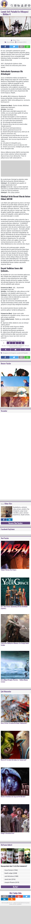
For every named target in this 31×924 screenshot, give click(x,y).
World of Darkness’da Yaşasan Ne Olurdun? (13, 797)
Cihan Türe (15, 40)
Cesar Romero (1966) (11, 870)
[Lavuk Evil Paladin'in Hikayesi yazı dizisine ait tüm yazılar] (15, 349)
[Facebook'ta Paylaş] (5, 46)
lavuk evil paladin (22, 353)
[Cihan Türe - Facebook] (4, 519)
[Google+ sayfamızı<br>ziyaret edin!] (19, 896)
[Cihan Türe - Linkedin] (9, 519)
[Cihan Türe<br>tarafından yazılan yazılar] (6, 507)
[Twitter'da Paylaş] (14, 46)
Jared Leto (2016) (9, 879)
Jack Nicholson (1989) (11, 876)
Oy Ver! (15, 887)
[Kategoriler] (18, 5)
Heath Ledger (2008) (10, 873)
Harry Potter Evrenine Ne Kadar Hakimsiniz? (14, 723)
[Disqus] (15, 434)
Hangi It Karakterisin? (7, 833)
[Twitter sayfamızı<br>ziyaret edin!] (26, 896)
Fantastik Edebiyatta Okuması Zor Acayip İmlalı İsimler (15, 644)
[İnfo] (29, 5)
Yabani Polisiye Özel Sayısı (8, 570)
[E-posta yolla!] (21, 46)
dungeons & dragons (9, 353)
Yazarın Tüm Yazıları (15, 523)
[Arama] (12, 5)
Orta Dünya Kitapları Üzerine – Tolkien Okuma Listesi (14, 681)
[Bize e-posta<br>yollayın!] (4, 896)
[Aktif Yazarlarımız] (22, 5)
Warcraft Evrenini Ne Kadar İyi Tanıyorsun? (13, 760)
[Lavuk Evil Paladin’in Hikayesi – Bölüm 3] (6, 349)
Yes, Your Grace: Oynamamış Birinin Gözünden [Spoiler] (14, 607)
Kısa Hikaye (10, 42)
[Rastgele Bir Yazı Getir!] (15, 5)
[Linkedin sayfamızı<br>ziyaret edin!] (4, 899)
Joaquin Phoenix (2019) (11, 882)
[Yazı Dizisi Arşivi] (25, 5)
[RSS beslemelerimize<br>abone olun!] (12, 899)
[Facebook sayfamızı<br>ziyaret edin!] (12, 896)
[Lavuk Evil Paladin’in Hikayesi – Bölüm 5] (25, 349)
